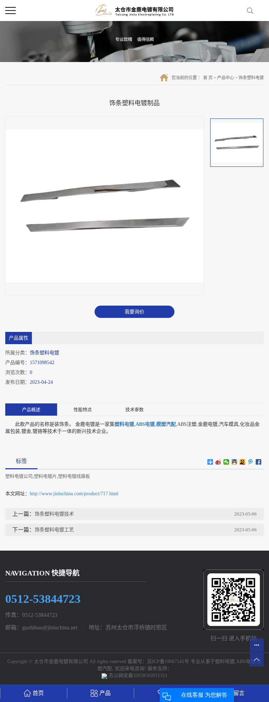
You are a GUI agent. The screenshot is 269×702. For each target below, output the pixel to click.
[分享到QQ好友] (234, 462)
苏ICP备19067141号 (168, 661)
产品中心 (225, 77)
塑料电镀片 (45, 476)
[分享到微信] (226, 462)
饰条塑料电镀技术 (54, 514)
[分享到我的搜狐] (243, 462)
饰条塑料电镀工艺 (54, 529)
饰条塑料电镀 (251, 77)
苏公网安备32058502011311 (137, 675)
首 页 (208, 77)
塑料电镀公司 (19, 476)
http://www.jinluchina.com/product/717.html (74, 493)
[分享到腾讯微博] (251, 462)
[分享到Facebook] (259, 462)
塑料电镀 (225, 661)
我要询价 (134, 311)
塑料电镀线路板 (74, 476)
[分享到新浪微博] (218, 462)
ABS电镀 (245, 661)
